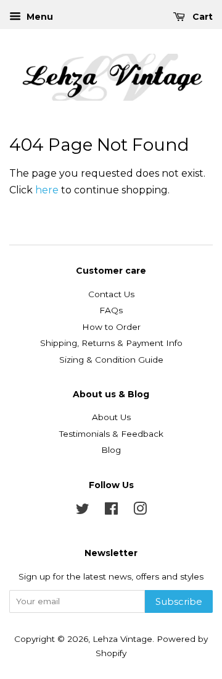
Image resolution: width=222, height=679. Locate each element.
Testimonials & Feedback (111, 434)
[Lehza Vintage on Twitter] (82, 511)
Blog (111, 450)
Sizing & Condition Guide (111, 360)
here (47, 190)
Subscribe (178, 601)
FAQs (111, 310)
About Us (111, 417)
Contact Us (111, 294)
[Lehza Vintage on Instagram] (140, 511)
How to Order (111, 327)
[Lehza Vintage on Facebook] (111, 511)
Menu (38, 16)
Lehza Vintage (122, 639)
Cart (201, 16)
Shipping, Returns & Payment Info (111, 343)
